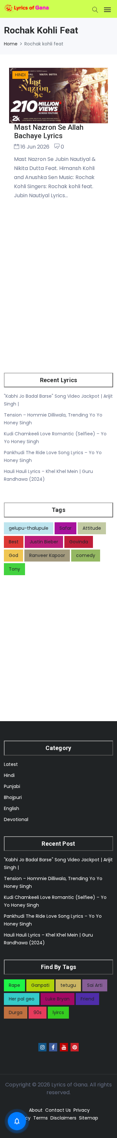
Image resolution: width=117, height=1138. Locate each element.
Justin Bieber (44, 542)
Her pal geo (21, 999)
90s (37, 1012)
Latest (11, 764)
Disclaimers (63, 1118)
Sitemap (88, 1118)
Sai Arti (94, 985)
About (36, 1110)
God (13, 555)
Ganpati (40, 985)
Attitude (92, 528)
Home (11, 44)
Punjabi (12, 786)
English (11, 808)
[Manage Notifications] (17, 1121)
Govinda (78, 542)
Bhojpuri (13, 797)
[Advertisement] (58, 294)
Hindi (9, 775)
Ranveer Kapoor (47, 555)
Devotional (16, 819)
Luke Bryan (58, 999)
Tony (14, 569)
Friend (87, 999)
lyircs (58, 1012)
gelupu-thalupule (28, 528)
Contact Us (58, 1110)
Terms (40, 1118)
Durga (15, 1012)
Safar (65, 528)
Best (14, 542)
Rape (14, 985)
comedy (85, 555)
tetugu (68, 985)
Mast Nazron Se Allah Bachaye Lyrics (49, 131)
